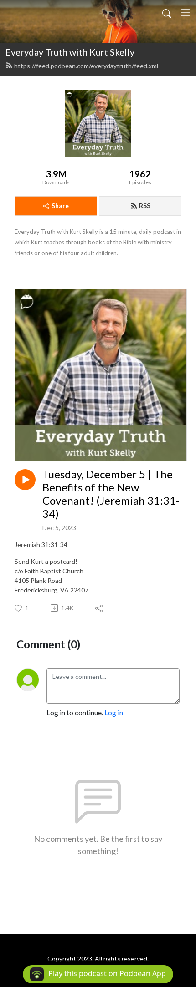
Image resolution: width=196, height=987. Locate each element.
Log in (113, 712)
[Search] (167, 13)
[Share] (99, 608)
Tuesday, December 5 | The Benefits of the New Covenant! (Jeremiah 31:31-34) (111, 494)
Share (60, 205)
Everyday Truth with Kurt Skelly (69, 51)
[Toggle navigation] (185, 12)
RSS (144, 205)
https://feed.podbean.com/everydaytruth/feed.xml (86, 66)
